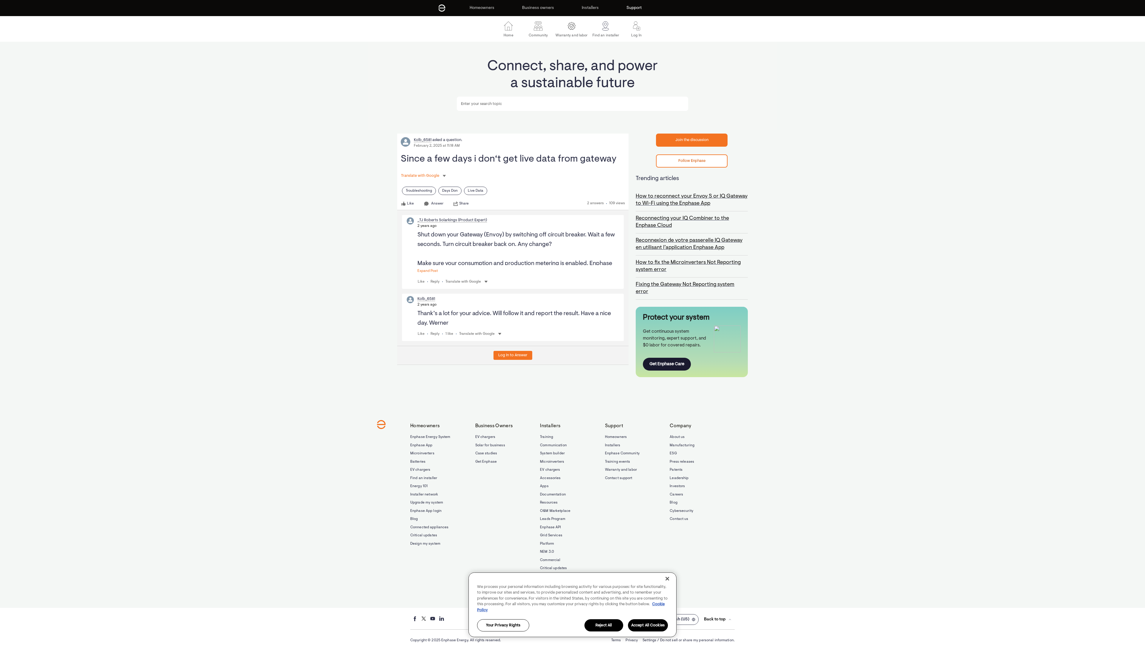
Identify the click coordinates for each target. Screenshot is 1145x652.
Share (464, 203)
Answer (437, 203)
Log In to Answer (512, 355)
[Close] (667, 578)
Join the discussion (691, 140)
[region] (572, 604)
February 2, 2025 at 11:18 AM (437, 146)
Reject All (603, 625)
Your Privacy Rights (503, 625)
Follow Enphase (691, 161)
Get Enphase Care (666, 364)
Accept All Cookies (648, 625)
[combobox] (572, 104)
